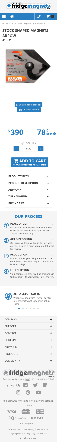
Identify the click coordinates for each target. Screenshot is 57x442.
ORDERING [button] (11, 340)
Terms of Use (14, 429)
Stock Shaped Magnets (21, 23)
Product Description (23, 183)
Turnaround (17, 196)
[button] (19, 308)
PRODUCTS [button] (11, 354)
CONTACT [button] (10, 333)
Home (5, 23)
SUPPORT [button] (10, 326)
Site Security (42, 429)
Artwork (14, 189)
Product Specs (18, 176)
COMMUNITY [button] (12, 360)
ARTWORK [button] (11, 347)
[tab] (28, 320)
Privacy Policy (28, 429)
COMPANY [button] (11, 319)
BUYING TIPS (16, 203)
